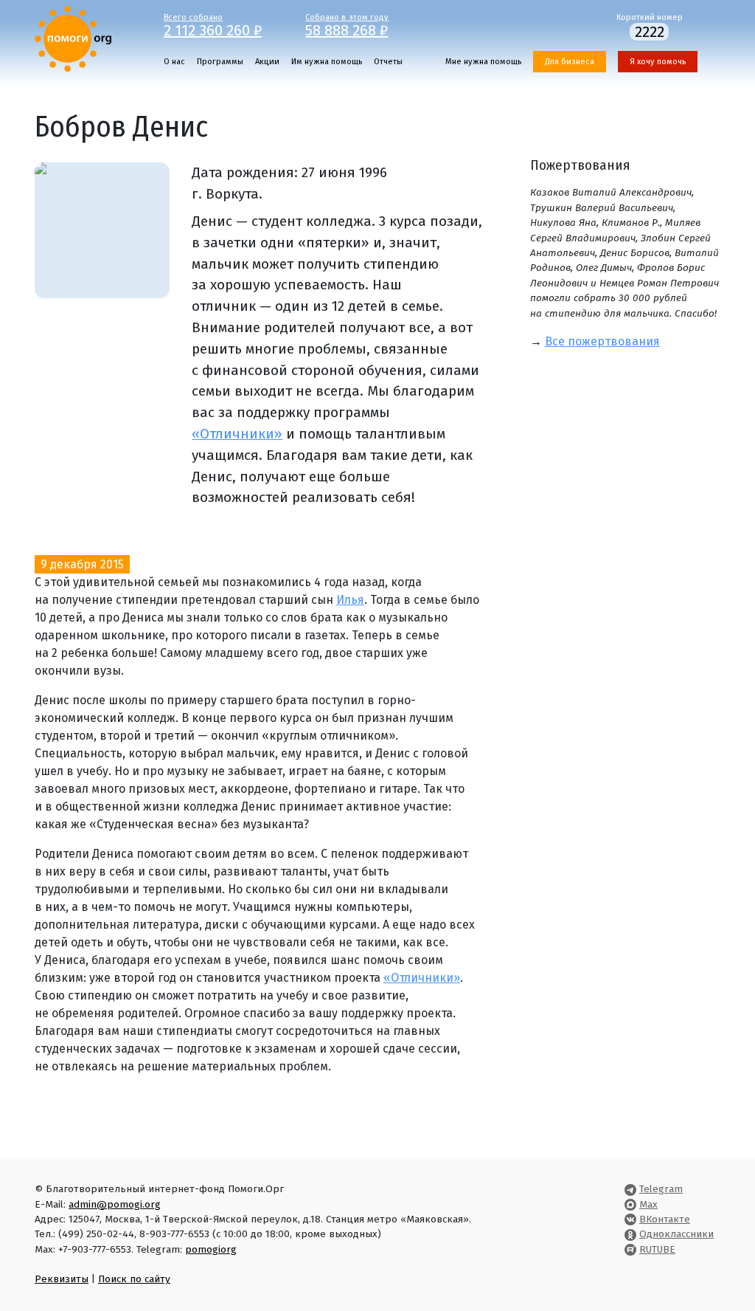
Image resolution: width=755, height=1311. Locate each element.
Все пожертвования (602, 341)
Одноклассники (676, 1234)
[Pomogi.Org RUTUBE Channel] (630, 1249)
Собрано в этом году (347, 24)
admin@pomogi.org (115, 1204)
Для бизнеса (569, 61)
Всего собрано (213, 24)
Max (648, 1204)
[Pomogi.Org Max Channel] (630, 1204)
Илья (350, 600)
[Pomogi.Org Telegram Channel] (630, 1189)
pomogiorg (211, 1249)
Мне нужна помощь (483, 61)
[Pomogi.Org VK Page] (630, 1219)
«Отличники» (237, 433)
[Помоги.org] (73, 38)
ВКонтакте (664, 1219)
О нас (174, 61)
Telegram (661, 1189)
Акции (267, 61)
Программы (220, 61)
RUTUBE (657, 1249)
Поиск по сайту (134, 1279)
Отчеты (388, 61)
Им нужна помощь (326, 61)
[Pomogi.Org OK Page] (630, 1234)
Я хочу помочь (658, 61)
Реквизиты (61, 1279)
